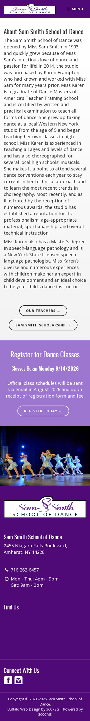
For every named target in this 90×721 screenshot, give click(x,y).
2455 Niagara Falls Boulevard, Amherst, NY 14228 (35, 549)
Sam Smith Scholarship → (43, 325)
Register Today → (43, 411)
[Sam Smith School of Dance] (29, 9)
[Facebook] (8, 680)
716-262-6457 (25, 570)
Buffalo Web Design (23, 709)
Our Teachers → (43, 310)
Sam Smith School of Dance (33, 536)
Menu (76, 8)
